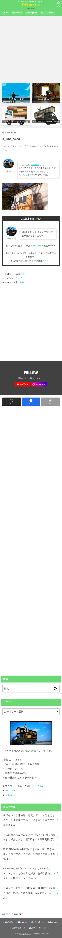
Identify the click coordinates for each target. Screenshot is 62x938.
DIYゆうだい (25, 934)
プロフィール (48, 13)
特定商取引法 (19, 928)
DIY (6, 13)
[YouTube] (22, 384)
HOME (7, 914)
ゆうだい (35, 164)
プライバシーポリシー (42, 928)
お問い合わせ (39, 922)
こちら (45, 261)
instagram (32, 13)
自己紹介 (10, 922)
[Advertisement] (31, 49)
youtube (18, 13)
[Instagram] (39, 384)
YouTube (24, 175)
